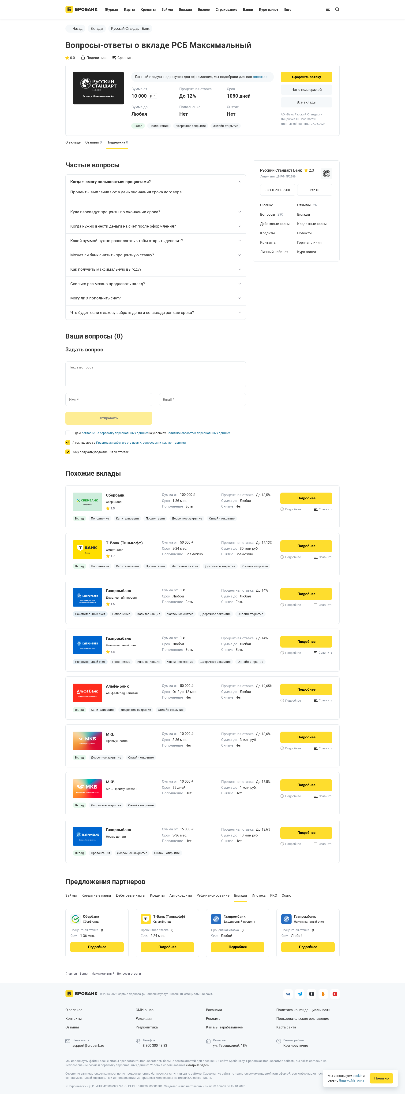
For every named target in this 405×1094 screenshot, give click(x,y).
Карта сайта (286, 1027)
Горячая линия (309, 242)
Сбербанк (91, 916)
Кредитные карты (312, 224)
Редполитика (147, 1027)
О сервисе (73, 1010)
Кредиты (267, 233)
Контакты (268, 242)
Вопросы (271, 214)
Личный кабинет (274, 252)
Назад (77, 28)
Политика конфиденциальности (303, 1010)
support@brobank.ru (88, 1045)
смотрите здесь (197, 1065)
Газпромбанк (234, 916)
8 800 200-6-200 (278, 190)
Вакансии (214, 1010)
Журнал (111, 9)
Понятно (381, 1078)
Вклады (96, 28)
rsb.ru (314, 190)
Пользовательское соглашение (302, 1019)
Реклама (213, 1019)
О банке (266, 205)
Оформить (306, 77)
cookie (357, 1076)
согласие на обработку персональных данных (115, 433)
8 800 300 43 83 (155, 1045)
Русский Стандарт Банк (130, 28)
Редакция (144, 1019)
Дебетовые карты (275, 224)
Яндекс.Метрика (351, 1080)
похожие (260, 77)
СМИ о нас (145, 1010)
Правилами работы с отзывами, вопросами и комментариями (141, 442)
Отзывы (93, 142)
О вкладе (73, 142)
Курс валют (306, 252)
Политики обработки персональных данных (198, 433)
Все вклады (306, 102)
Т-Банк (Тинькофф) (169, 916)
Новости (304, 233)
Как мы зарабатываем (225, 1027)
